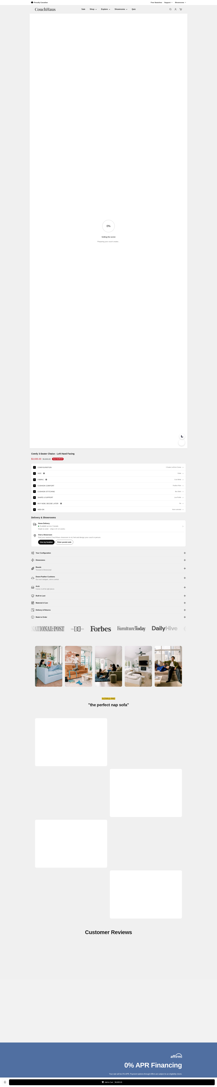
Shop (92, 9)
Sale (83, 9)
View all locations (47, 1034)
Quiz (134, 9)
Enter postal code (64, 542)
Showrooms (120, 9)
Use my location (46, 542)
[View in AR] (181, 442)
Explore (104, 9)
